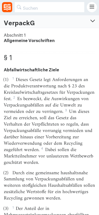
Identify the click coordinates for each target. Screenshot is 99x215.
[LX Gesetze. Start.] (7, 7)
